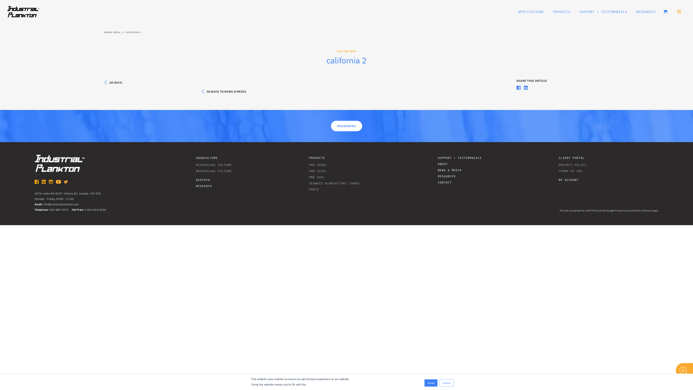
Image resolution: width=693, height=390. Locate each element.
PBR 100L (317, 177)
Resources (646, 12)
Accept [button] (431, 382)
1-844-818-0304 (95, 209)
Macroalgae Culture (214, 171)
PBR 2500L (318, 165)
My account (569, 180)
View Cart (665, 11)
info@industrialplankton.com (61, 204)
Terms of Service (643, 210)
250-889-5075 (59, 209)
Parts (314, 189)
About (443, 164)
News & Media (112, 32)
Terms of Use (571, 171)
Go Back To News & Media (226, 91)
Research (204, 186)
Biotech (203, 180)
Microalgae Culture (214, 165)
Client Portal (572, 158)
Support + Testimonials (459, 158)
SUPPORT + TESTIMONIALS (603, 12)
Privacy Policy (573, 165)
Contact (445, 182)
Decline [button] (447, 382)
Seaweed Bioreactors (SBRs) (335, 183)
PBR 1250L (318, 171)
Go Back (115, 82)
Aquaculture (207, 158)
